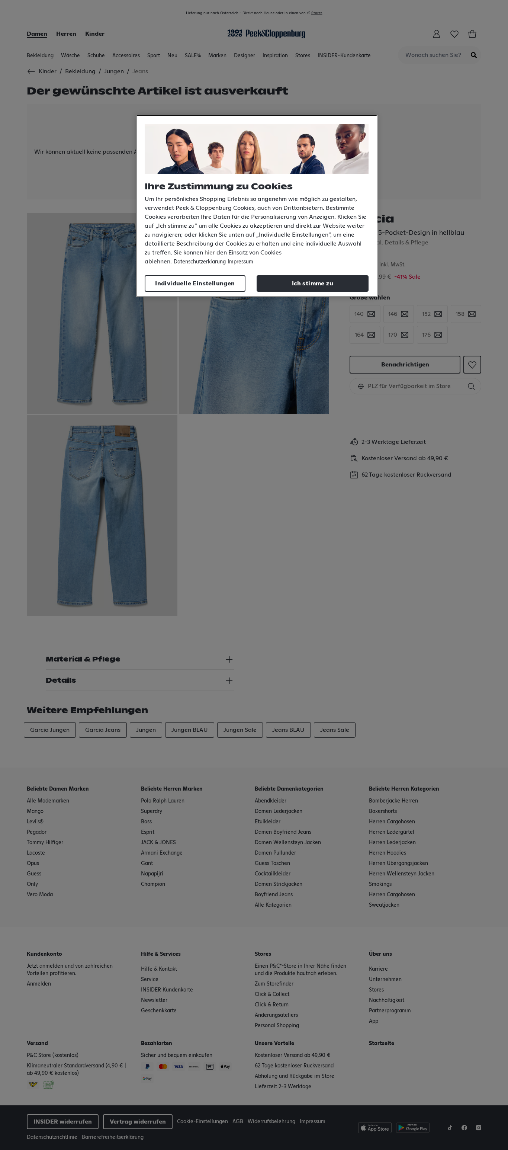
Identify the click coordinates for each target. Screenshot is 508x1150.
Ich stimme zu (312, 283)
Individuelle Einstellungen (195, 283)
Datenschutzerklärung (200, 262)
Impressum (240, 262)
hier (210, 253)
